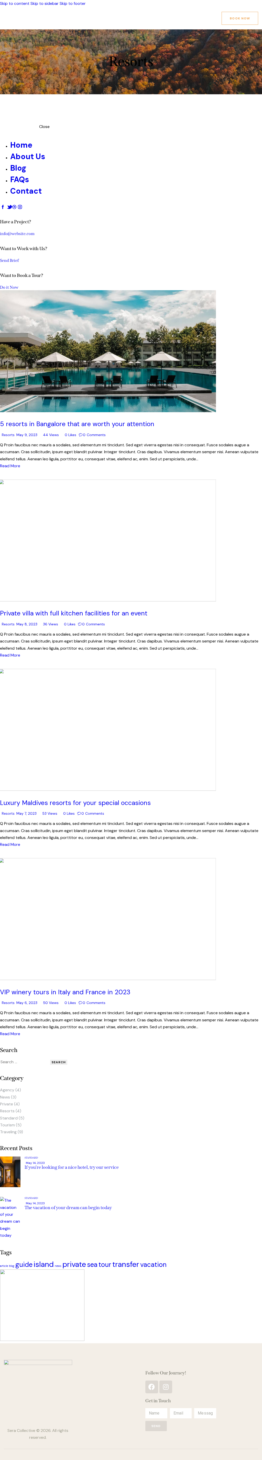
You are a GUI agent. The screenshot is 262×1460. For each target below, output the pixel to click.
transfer (125, 1264)
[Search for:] (25, 1062)
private (74, 1264)
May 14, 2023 (35, 1163)
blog (11, 1266)
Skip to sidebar (44, 3)
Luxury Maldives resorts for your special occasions (75, 803)
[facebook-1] (3, 207)
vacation (153, 1264)
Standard (9, 1118)
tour (105, 1264)
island (44, 1264)
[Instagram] (165, 1387)
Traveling (8, 1132)
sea (92, 1264)
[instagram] (20, 207)
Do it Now (9, 287)
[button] (68, 435)
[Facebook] (151, 1387)
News (5, 1097)
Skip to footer (73, 3)
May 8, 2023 (26, 624)
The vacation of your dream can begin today (68, 1207)
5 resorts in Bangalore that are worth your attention (77, 424)
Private (6, 1104)
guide (23, 1264)
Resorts (8, 435)
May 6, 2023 (26, 1002)
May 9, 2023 (26, 435)
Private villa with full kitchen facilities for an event (73, 613)
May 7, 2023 (26, 813)
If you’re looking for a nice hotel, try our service (72, 1167)
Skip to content (14, 3)
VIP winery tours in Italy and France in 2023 (65, 992)
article (4, 1266)
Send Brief (9, 260)
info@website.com (17, 233)
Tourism (7, 1125)
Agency (7, 1090)
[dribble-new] (14, 207)
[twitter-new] (8, 207)
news (58, 1266)
